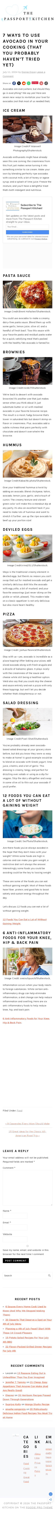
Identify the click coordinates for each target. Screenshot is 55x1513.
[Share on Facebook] (14, 83)
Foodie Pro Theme (39, 1507)
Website (7, 1234)
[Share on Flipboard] (41, 83)
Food (19, 1110)
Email (7, 1222)
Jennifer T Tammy (16, 1382)
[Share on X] (19, 83)
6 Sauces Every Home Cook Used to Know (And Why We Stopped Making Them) (24, 1310)
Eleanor (10, 1395)
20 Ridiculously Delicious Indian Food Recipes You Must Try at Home (27, 1413)
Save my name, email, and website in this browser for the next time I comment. (26, 1252)
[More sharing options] (46, 83)
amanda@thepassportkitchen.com (49, 1461)
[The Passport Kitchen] (27, 25)
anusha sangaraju (16, 1409)
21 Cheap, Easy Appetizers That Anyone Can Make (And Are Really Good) (25, 1386)
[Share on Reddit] (24, 83)
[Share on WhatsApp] (28, 83)
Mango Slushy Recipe (37, 1404)
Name (7, 1210)
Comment (9, 1167)
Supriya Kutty (13, 1404)
